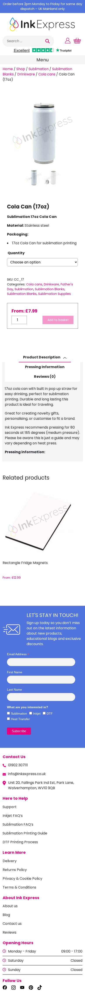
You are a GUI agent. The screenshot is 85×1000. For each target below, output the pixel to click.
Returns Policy (15, 869)
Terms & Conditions (19, 887)
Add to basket (58, 320)
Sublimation (39, 68)
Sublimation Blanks (50, 289)
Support (10, 806)
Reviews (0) (45, 376)
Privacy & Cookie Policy (22, 878)
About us (10, 906)
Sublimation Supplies (54, 294)
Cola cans (46, 74)
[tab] (44, 357)
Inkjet (37, 713)
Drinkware (26, 74)
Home (8, 68)
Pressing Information (45, 366)
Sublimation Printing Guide (25, 833)
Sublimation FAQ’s (18, 824)
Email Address (18, 654)
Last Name (14, 689)
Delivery (10, 860)
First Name (14, 672)
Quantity (16, 252)
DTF (50, 713)
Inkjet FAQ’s (13, 815)
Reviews (9, 932)
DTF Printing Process (20, 842)
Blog (6, 914)
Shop (20, 68)
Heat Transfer (20, 719)
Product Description (42, 357)
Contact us (12, 923)
